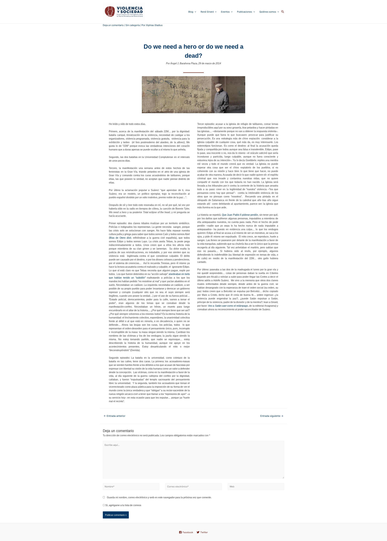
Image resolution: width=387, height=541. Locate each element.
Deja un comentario (113, 25)
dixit (129, 237)
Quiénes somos (267, 11)
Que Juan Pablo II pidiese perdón (240, 215)
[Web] (256, 487)
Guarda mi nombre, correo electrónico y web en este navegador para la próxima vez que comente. (159, 497)
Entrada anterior (114, 416)
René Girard (207, 11)
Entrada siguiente (271, 416)
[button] (282, 11)
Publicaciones (244, 11)
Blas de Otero (118, 237)
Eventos (225, 11)
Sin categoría (133, 25)
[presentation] (194, 11)
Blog (190, 11)
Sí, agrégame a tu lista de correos (123, 505)
